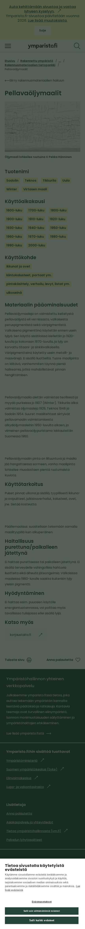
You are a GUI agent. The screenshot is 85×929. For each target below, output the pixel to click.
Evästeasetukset (42, 901)
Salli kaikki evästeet (41, 920)
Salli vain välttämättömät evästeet (42, 911)
